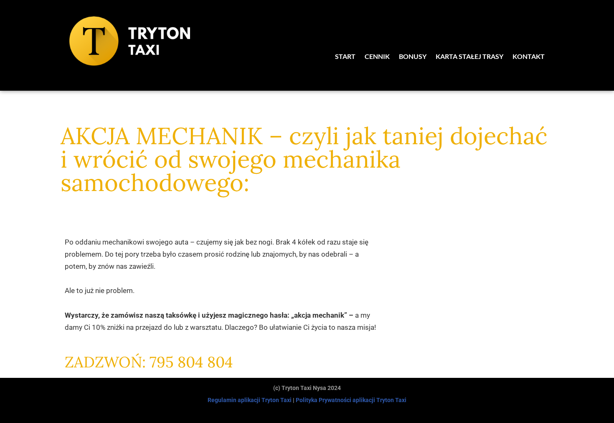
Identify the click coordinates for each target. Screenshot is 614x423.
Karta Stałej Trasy (469, 56)
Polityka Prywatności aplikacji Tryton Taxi (351, 400)
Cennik (377, 56)
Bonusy (412, 56)
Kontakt (529, 56)
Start (345, 56)
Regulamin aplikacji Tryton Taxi (250, 400)
